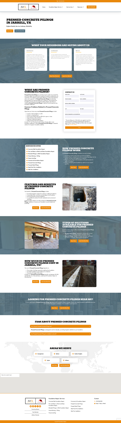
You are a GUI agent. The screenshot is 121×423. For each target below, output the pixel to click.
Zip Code (82, 108)
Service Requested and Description (72, 114)
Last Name (82, 94)
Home (43, 7)
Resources (80, 7)
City (66, 108)
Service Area (69, 7)
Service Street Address (70, 103)
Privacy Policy (73, 124)
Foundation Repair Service (55, 7)
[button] (58, 72)
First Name (67, 94)
